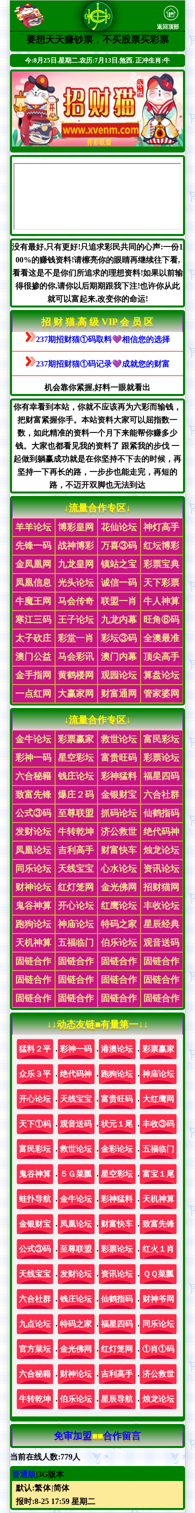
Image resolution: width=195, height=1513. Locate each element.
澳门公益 (34, 657)
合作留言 (122, 1435)
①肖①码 (158, 1348)
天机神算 (34, 943)
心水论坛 (119, 869)
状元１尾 (117, 1124)
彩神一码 (34, 757)
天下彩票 (162, 583)
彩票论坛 (162, 757)
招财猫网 (162, 887)
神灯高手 (162, 527)
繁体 (43, 1488)
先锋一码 (34, 545)
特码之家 (119, 924)
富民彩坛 (162, 739)
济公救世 (119, 831)
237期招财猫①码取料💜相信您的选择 (103, 339)
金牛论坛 (34, 739)
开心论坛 (76, 905)
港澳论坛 (117, 1048)
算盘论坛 (162, 675)
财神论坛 (34, 887)
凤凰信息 (34, 583)
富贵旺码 (119, 757)
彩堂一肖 (76, 638)
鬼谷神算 (34, 905)
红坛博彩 (162, 545)
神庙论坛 (76, 924)
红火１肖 (158, 1248)
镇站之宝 (119, 564)
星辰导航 (117, 1398)
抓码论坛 (119, 813)
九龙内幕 (119, 619)
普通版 (24, 1474)
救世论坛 (119, 739)
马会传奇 (76, 601)
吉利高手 (76, 850)
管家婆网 (162, 693)
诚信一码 (119, 583)
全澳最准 (162, 638)
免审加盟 (73, 1435)
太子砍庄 (34, 638)
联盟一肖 (119, 601)
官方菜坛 (35, 1348)
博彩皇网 (76, 527)
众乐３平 (35, 1074)
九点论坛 (35, 1324)
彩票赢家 (76, 739)
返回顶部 (168, 27)
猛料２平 (35, 1048)
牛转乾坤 (76, 831)
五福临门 (76, 943)
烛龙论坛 (162, 850)
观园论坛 (119, 675)
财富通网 (119, 693)
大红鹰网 (158, 1098)
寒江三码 (34, 619)
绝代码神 (162, 831)
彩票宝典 (162, 564)
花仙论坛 (119, 527)
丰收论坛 (162, 905)
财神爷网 (158, 1298)
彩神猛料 (119, 776)
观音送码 (162, 943)
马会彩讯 (76, 657)
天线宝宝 (76, 869)
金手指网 (34, 675)
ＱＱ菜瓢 (158, 1274)
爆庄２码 (76, 795)
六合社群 (162, 795)
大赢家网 (76, 693)
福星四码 (162, 776)
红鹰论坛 (119, 905)
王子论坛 (76, 619)
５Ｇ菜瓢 (76, 1174)
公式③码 (34, 813)
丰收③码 (158, 1124)
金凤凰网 (34, 564)
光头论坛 (76, 583)
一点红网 (34, 693)
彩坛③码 (119, 638)
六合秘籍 (34, 776)
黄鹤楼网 (76, 675)
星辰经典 (162, 924)
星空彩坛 (76, 757)
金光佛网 (119, 887)
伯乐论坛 (119, 943)
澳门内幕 (119, 657)
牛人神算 (162, 601)
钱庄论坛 (76, 776)
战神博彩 (76, 545)
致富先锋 (34, 795)
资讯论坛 (162, 869)
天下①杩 (35, 1124)
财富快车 (119, 850)
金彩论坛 (117, 1148)
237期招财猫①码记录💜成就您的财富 (103, 364)
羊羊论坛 (34, 527)
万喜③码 (119, 545)
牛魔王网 (34, 601)
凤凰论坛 (34, 850)
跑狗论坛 (34, 924)
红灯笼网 (76, 887)
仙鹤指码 (162, 813)
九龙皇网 (76, 564)
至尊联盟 (76, 813)
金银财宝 (119, 795)
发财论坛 (34, 831)
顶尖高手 (162, 657)
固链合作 (34, 961)
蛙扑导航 (35, 1198)
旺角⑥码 (162, 619)
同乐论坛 (34, 869)
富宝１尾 (158, 1174)
